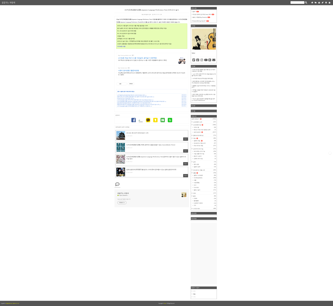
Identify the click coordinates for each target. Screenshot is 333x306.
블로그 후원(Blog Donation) (201, 17)
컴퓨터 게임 (204, 140)
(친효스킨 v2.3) (15, 303)
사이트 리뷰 (204, 208)
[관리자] (326, 2)
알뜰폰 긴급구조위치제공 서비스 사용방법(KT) (203, 86)
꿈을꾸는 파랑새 (8, 2)
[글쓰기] (322, 2)
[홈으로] (312, 2)
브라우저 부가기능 (204, 149)
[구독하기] (330, 153)
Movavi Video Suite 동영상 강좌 (204, 129)
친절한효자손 (9, 303)
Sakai (165, 303)
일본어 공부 (123, 91)
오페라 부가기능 (204, 158)
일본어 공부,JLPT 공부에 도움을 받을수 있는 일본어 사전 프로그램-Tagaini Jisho (135, 97)
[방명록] (319, 2)
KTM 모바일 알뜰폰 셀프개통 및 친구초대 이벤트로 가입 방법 (203, 70)
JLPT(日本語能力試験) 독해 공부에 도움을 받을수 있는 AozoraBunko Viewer (134, 100)
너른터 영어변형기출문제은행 (128, 70)
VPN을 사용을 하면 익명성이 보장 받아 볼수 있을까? (203, 90)
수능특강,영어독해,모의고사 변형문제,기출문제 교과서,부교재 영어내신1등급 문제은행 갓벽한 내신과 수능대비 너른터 (151, 73)
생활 (204, 173)
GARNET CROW (204, 203)
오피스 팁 (204, 127)
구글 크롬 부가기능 (204, 153)
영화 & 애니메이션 (204, 135)
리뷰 (204, 193)
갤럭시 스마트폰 (204, 175)
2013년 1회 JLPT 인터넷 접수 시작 (125, 98)
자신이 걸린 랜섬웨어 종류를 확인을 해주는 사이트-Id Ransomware (203, 99)
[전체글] (315, 2)
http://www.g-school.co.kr (124, 55)
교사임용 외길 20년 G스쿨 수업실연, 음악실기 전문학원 (137, 58)
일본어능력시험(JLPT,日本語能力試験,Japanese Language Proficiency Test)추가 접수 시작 (138, 104)
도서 (204, 185)
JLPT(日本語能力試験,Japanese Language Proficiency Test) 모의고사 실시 (152, 10)
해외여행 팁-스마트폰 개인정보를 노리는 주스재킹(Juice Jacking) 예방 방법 (203, 82)
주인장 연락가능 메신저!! (200, 21)
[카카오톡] (148, 120)
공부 (118, 91)
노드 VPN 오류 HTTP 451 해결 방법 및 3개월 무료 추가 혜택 (204, 74)
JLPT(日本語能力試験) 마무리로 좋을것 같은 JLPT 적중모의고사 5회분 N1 (133, 106)
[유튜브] (206, 60)
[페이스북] (133, 120)
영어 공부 (204, 164)
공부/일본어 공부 (147, 14)
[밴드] (170, 120)
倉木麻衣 (204, 200)
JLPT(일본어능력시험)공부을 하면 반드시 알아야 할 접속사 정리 (131, 95)
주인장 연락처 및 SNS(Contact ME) (203, 14)
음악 (204, 196)
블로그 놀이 (204, 190)
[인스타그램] (202, 60)
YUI (204, 205)
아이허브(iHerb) (204, 177)
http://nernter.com (122, 68)
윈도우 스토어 (204, 156)
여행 (204, 180)
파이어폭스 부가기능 (204, 151)
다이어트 (204, 187)
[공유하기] (123, 84)
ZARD (204, 198)
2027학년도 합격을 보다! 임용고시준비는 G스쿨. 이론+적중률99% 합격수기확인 (142, 60)
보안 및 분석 (204, 132)
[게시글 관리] (125, 84)
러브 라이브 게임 (204, 145)
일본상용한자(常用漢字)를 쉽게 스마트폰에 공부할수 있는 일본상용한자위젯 (133, 103)
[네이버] (163, 120)
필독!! (195, 11)
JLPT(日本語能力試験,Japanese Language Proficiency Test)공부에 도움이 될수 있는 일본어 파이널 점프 (141, 101)
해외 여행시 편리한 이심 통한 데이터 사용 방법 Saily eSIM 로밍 (203, 95)
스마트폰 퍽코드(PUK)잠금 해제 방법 (203, 78)
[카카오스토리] (155, 120)
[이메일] (214, 60)
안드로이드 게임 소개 (204, 143)
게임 (204, 138)
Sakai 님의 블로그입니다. (124, 199)
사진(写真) (204, 182)
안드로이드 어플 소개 (204, 170)
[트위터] (141, 121)
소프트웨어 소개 (204, 122)
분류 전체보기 (204, 119)
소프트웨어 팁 (204, 125)
